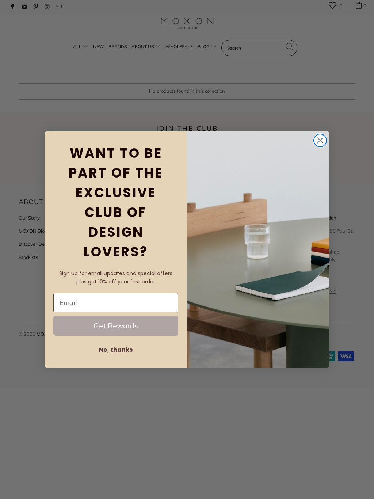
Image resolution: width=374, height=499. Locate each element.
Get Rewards (116, 325)
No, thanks (116, 350)
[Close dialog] (320, 140)
